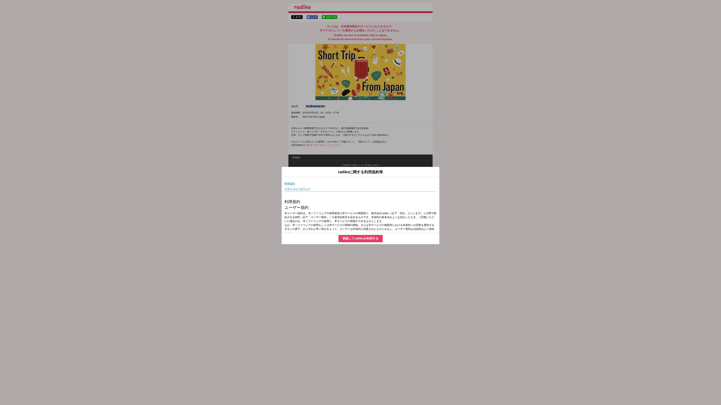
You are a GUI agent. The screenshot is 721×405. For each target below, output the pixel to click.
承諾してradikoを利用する (360, 238)
